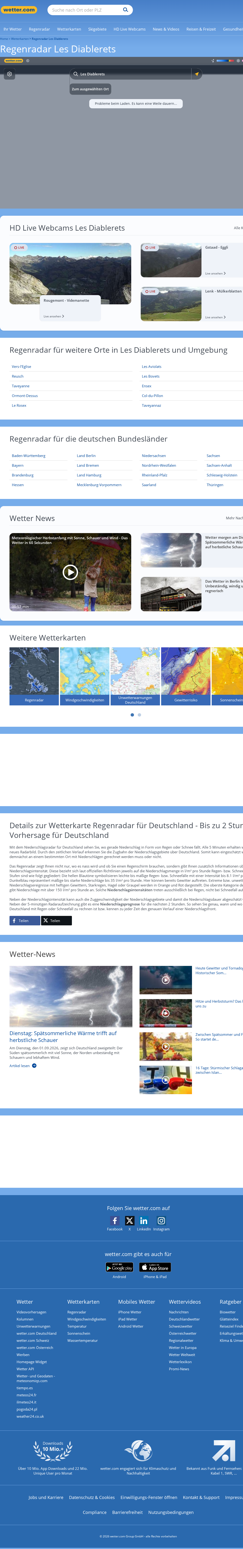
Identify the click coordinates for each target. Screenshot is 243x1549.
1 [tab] (132, 715)
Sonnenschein (78, 1333)
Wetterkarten (20, 39)
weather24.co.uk (30, 1416)
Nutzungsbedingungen (171, 1512)
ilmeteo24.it (26, 1402)
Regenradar (76, 1312)
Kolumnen (25, 1319)
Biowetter (228, 1312)
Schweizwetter (180, 1326)
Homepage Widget (32, 1361)
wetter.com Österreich (35, 1347)
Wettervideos (185, 1301)
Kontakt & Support (201, 1497)
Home (4, 39)
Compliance (95, 1512)
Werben (23, 1354)
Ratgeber (231, 1301)
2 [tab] (139, 715)
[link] (12, 29)
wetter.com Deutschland (36, 1333)
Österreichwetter (182, 1333)
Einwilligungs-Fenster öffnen (149, 1497)
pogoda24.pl (27, 1409)
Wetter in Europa (182, 1347)
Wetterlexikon (180, 1361)
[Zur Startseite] (19, 10)
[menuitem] (12, 29)
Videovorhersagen (31, 1312)
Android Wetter (130, 1326)
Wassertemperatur (82, 1340)
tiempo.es (25, 1387)
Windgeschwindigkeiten (86, 1319)
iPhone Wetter (129, 1312)
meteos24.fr (27, 1395)
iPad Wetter (127, 1319)
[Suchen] (124, 10)
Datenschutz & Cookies (92, 1497)
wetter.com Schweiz (33, 1340)
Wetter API (25, 1368)
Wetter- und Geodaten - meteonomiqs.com (36, 1378)
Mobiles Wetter (136, 1301)
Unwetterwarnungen (33, 1326)
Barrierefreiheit (127, 1512)
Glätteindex (229, 1319)
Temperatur (77, 1326)
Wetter (25, 1301)
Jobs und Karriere (46, 1497)
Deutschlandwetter (184, 1319)
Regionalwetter (181, 1340)
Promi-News (179, 1368)
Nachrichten (179, 1312)
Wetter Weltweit (182, 1354)
